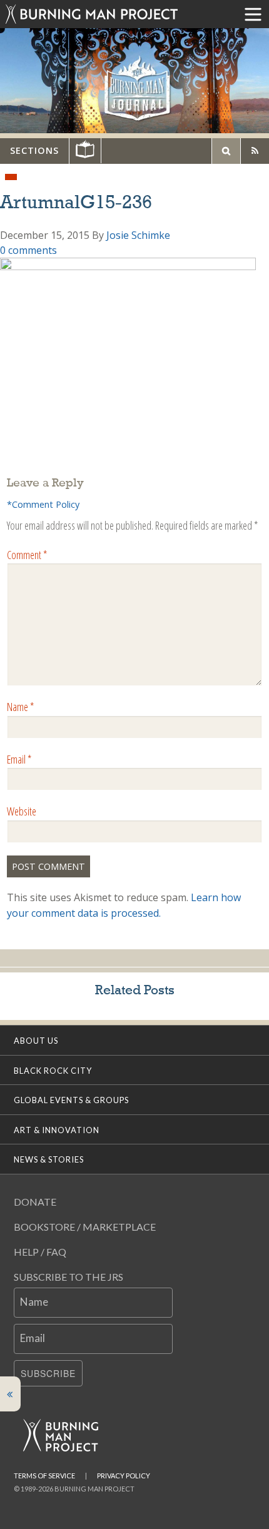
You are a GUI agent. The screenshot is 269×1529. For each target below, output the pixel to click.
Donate (35, 1202)
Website (21, 811)
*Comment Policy (43, 504)
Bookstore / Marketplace (85, 1227)
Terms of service (44, 1475)
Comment (27, 554)
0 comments (28, 250)
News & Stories (49, 1159)
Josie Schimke (138, 235)
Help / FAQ (40, 1252)
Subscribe (48, 1373)
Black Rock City (53, 1071)
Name (20, 706)
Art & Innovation (56, 1130)
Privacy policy (123, 1475)
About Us (36, 1041)
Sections (34, 150)
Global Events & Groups (71, 1100)
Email (19, 759)
